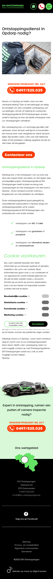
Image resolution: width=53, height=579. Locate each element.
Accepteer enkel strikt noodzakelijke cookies (16, 324)
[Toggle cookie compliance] (45, 302)
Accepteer (38, 324)
